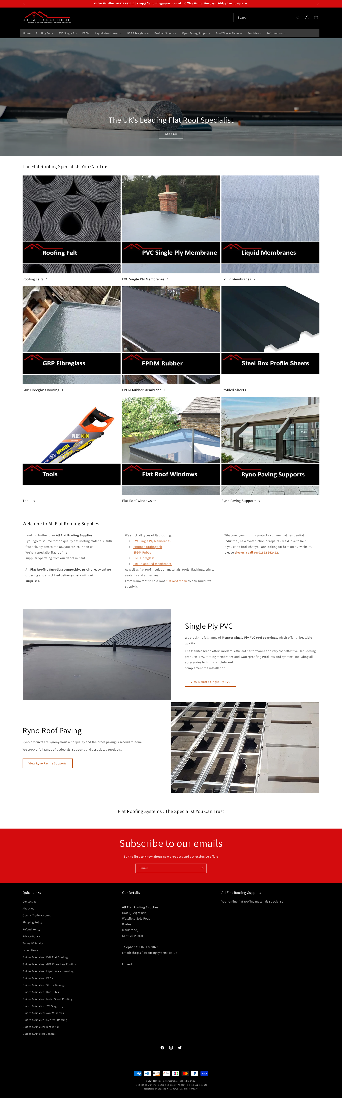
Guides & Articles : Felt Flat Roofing (45, 957)
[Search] (298, 17)
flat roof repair (177, 581)
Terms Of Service (33, 943)
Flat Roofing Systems (164, 1080)
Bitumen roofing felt (147, 547)
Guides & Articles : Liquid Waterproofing (48, 971)
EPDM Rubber (143, 552)
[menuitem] (26, 33)
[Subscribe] (202, 868)
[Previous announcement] (24, 4)
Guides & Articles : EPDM (38, 978)
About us (28, 908)
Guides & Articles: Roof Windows (43, 1013)
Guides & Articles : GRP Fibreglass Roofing (49, 964)
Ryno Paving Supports (238, 500)
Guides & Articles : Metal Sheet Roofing (47, 999)
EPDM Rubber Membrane (142, 390)
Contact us (29, 901)
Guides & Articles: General (39, 1034)
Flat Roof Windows (137, 500)
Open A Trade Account (37, 915)
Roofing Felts (33, 279)
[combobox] (268, 17)
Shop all (171, 133)
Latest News (30, 950)
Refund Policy (31, 929)
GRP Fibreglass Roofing (41, 390)
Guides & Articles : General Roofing (45, 1020)
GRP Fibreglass (144, 558)
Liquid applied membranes (152, 564)
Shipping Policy (32, 922)
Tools (27, 500)
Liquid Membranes (236, 279)
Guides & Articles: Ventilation (41, 1027)
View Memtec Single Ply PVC (210, 682)
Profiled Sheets (233, 390)
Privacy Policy (31, 936)
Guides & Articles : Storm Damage (44, 985)
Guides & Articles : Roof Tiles (41, 992)
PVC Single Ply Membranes (143, 279)
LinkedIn (128, 964)
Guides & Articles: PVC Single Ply (43, 1006)
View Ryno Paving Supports (47, 763)
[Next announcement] (318, 4)
